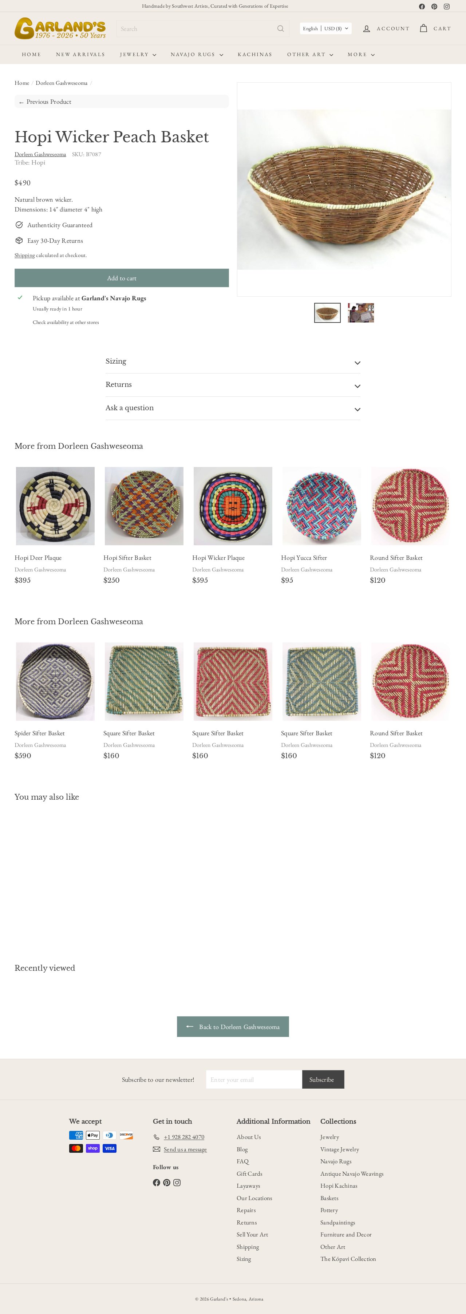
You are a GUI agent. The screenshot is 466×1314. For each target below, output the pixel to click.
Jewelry (135, 54)
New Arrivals (81, 54)
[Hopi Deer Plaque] (55, 528)
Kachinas (255, 54)
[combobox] (202, 28)
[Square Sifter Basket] (144, 704)
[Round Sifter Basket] (410, 528)
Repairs (246, 1210)
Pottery (329, 1210)
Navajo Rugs (194, 54)
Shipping (25, 255)
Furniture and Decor (346, 1234)
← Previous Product (44, 101)
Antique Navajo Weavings (351, 1173)
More (358, 54)
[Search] (280, 28)
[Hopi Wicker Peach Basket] (48, 877)
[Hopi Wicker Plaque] (233, 528)
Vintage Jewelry (339, 1149)
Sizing (244, 1259)
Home (32, 54)
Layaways (248, 1186)
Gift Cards (249, 1173)
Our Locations (254, 1198)
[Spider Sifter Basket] (55, 704)
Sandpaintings (337, 1222)
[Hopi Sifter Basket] (144, 528)
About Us (249, 1137)
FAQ (243, 1161)
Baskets (329, 1198)
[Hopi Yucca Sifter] (322, 528)
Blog (242, 1149)
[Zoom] (344, 189)
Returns (247, 1222)
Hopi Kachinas (339, 1186)
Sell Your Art (252, 1234)
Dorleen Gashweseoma (61, 83)
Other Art (307, 54)
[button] (326, 28)
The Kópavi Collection (348, 1259)
